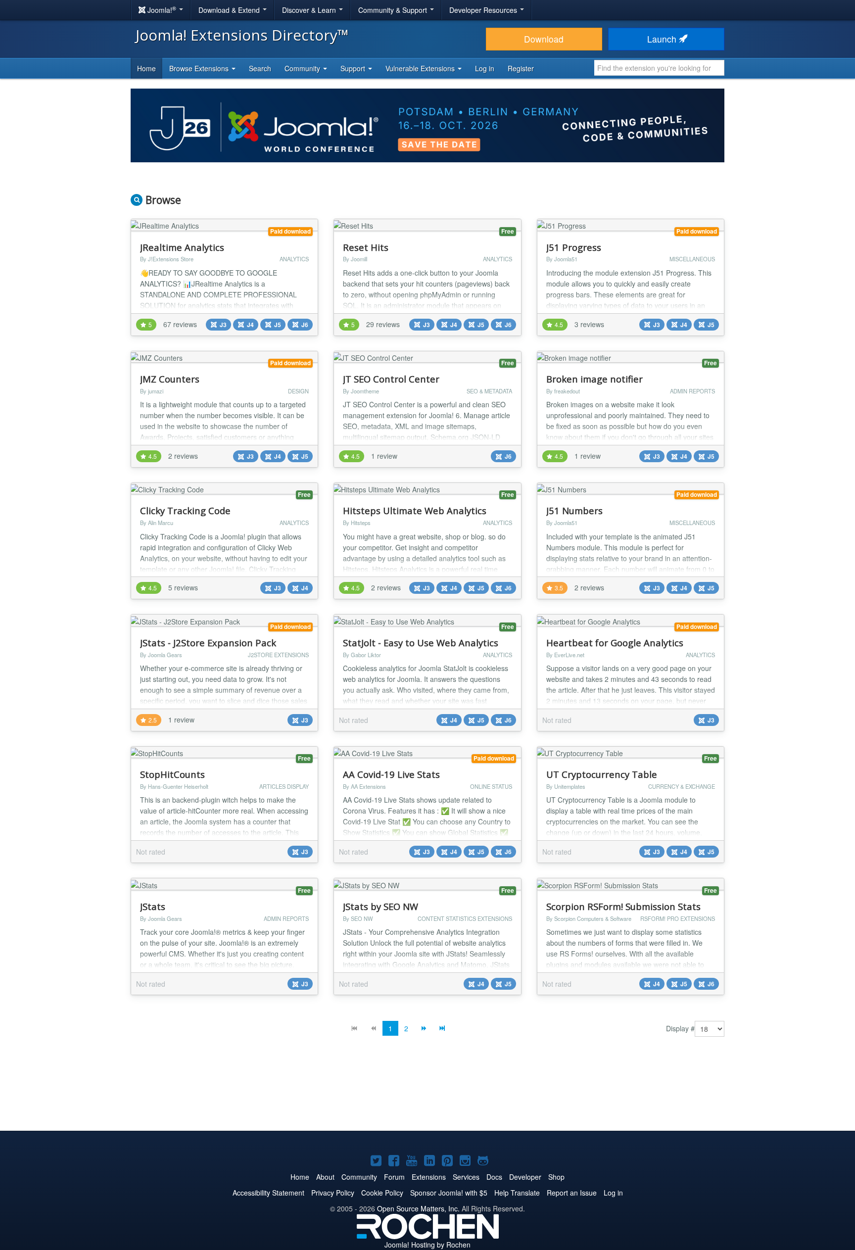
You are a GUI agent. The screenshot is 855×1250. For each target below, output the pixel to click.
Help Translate (517, 1193)
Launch (663, 39)
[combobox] (659, 68)
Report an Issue (572, 1193)
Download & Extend (230, 10)
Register (521, 68)
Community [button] (303, 68)
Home (146, 68)
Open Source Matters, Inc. (418, 1208)
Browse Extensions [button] (200, 68)
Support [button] (353, 68)
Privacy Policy (332, 1193)
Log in (484, 68)
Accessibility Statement (268, 1193)
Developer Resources (484, 10)
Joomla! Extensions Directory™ (242, 35)
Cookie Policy (382, 1193)
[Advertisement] (427, 1091)
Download (544, 39)
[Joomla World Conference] (427, 124)
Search (260, 68)
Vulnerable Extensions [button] (421, 68)
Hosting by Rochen (427, 1245)
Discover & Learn (310, 10)
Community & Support (393, 10)
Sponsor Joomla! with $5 (448, 1193)
